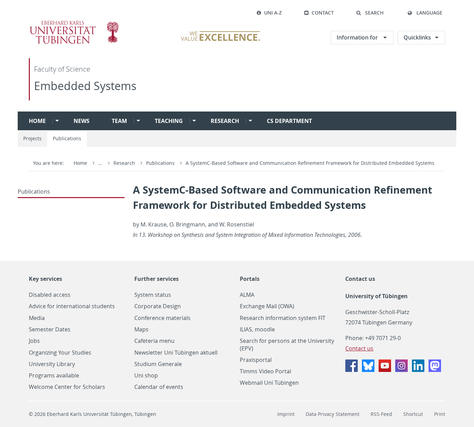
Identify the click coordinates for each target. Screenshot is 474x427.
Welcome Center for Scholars (67, 387)
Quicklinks (417, 37)
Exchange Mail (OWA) (267, 306)
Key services (45, 279)
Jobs (34, 341)
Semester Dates (49, 329)
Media (37, 318)
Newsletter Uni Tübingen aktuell (176, 352)
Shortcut (413, 414)
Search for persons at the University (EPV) (287, 344)
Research (225, 121)
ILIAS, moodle (257, 329)
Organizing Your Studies (60, 352)
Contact (323, 12)
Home (37, 121)
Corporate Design (157, 306)
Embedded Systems (85, 85)
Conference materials (162, 318)
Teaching (169, 121)
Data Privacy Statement (332, 414)
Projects (32, 138)
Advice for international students (72, 306)
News (82, 121)
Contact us (360, 279)
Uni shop (146, 375)
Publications (67, 138)
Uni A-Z (273, 12)
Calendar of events (158, 387)
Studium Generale (158, 364)
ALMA (247, 295)
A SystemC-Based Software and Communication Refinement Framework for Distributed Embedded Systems (310, 163)
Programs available (54, 375)
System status (152, 295)
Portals (250, 279)
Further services (156, 279)
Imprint (286, 414)
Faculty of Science (62, 69)
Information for (358, 37)
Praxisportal (256, 360)
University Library (52, 364)
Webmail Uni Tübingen (269, 382)
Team (119, 121)
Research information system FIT (282, 318)
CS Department (289, 121)
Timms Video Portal (265, 371)
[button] (370, 13)
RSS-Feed (381, 414)
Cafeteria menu (154, 341)
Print (439, 414)
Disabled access (49, 295)
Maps (141, 329)
